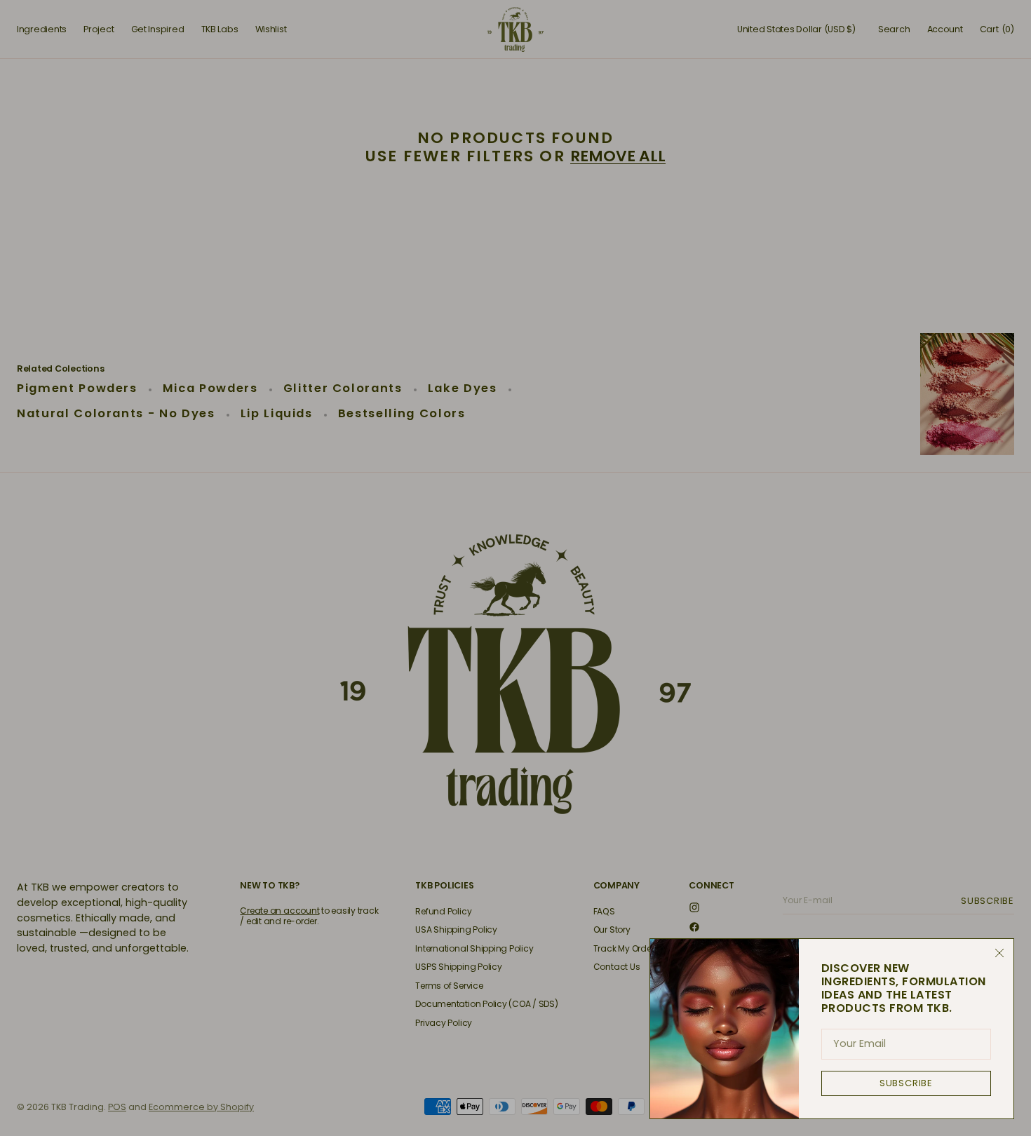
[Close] (999, 953)
